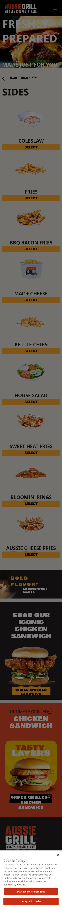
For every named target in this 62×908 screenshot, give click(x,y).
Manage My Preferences (31, 891)
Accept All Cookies (31, 901)
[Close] (58, 855)
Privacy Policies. (17, 884)
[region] (31, 879)
